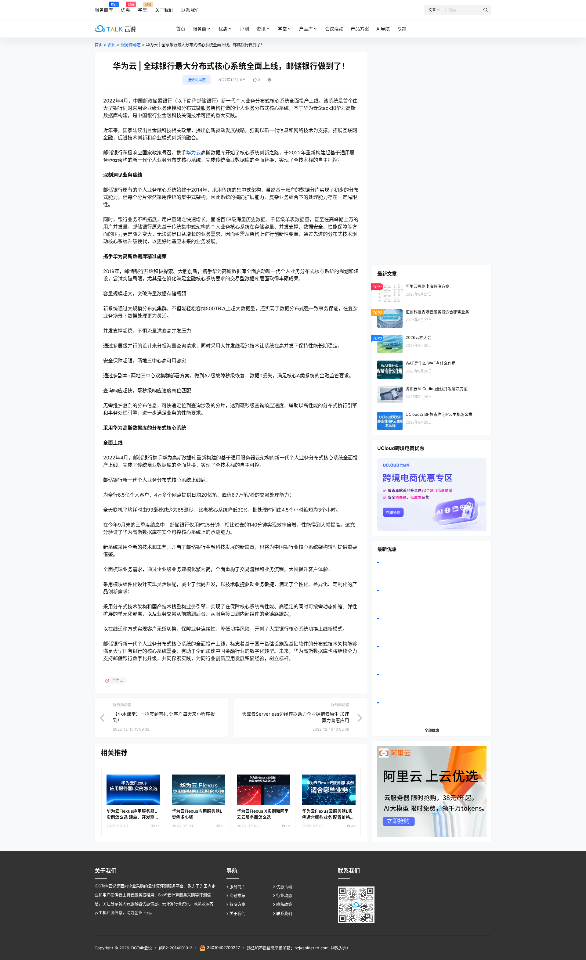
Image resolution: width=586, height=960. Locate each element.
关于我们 (237, 913)
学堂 (282, 29)
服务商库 (237, 886)
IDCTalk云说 (140, 947)
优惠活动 (284, 886)
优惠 (223, 29)
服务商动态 (131, 44)
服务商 (199, 29)
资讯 (261, 29)
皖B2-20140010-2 (175, 947)
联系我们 (284, 913)
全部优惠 (432, 730)
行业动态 (284, 895)
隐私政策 (284, 904)
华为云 (193, 152)
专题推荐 (237, 895)
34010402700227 (223, 947)
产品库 (306, 29)
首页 (99, 44)
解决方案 (237, 904)
